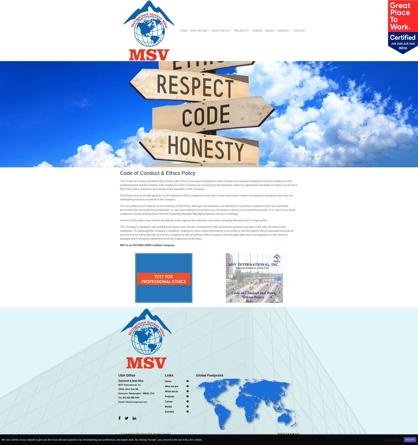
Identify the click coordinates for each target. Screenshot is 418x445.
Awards (283, 30)
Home (184, 30)
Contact (299, 30)
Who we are (199, 30)
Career (257, 30)
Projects (241, 30)
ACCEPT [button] (410, 439)
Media (269, 30)
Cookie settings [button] (393, 439)
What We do (220, 30)
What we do (171, 391)
